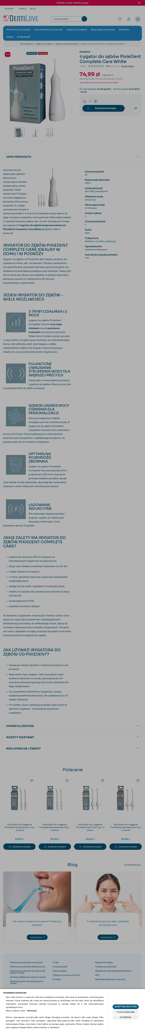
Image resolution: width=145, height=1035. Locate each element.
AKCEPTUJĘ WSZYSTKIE (125, 1007)
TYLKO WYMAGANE (126, 1012)
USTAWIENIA (125, 1017)
